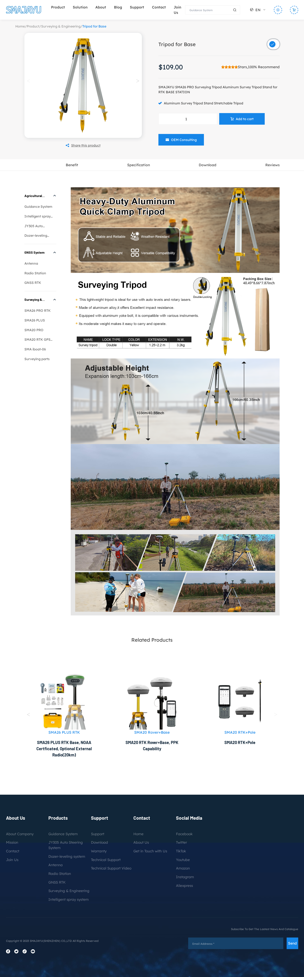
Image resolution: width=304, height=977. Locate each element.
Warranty (99, 851)
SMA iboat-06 (35, 349)
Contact (159, 7)
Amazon (183, 868)
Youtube (183, 860)
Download (99, 842)
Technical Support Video (111, 868)
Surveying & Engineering (60, 26)
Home (20, 26)
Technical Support (106, 860)
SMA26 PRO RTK (37, 310)
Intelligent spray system (68, 899)
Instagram (185, 877)
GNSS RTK (32, 283)
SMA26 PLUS (34, 320)
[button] (138, 81)
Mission (12, 842)
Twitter (181, 842)
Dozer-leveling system (66, 856)
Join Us (12, 860)
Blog (118, 7)
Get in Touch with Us (150, 851)
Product (58, 7)
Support (137, 7)
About (100, 7)
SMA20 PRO (33, 330)
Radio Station (35, 273)
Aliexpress (184, 885)
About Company (20, 834)
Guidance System (38, 206)
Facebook (184, 834)
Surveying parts (37, 359)
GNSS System (34, 252)
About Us (141, 842)
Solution (80, 7)
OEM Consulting (184, 140)
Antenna (31, 263)
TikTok (181, 851)
